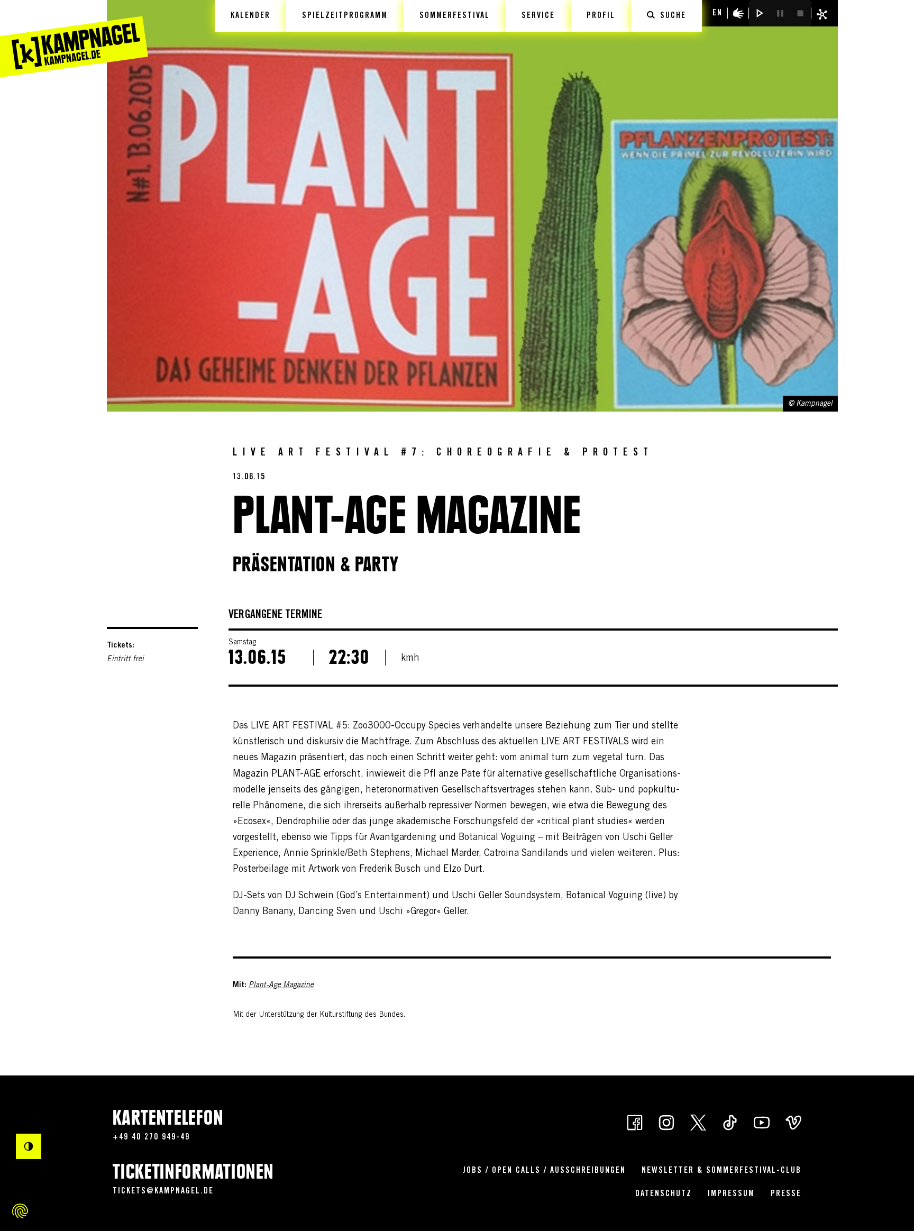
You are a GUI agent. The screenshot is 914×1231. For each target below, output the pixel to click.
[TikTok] (730, 1121)
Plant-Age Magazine (281, 985)
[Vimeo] (793, 1121)
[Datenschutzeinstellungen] (20, 1211)
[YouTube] (762, 1121)
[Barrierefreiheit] (738, 13)
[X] (698, 1121)
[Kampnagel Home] (74, 38)
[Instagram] (666, 1121)
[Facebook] (635, 1121)
